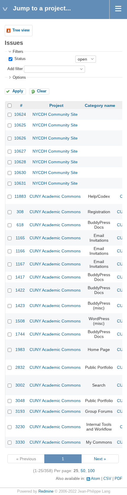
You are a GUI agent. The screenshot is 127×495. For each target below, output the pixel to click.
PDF (118, 479)
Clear (41, 91)
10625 (20, 125)
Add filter (15, 69)
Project (56, 105)
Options (19, 77)
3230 (20, 426)
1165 (20, 237)
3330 (20, 442)
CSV (107, 479)
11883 (20, 196)
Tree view (21, 30)
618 (20, 224)
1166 (20, 251)
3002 (20, 385)
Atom (95, 479)
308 (20, 211)
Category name (100, 105)
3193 (20, 411)
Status (19, 59)
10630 (20, 172)
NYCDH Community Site (55, 114)
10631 (20, 183)
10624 (20, 114)
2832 (20, 367)
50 (83, 470)
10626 (20, 138)
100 (91, 470)
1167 (20, 264)
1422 (20, 290)
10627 (20, 151)
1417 (20, 277)
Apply (17, 91)
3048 (20, 400)
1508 (20, 321)
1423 (20, 305)
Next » (100, 458)
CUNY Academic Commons (55, 196)
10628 (20, 161)
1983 (20, 349)
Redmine (45, 491)
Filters (18, 52)
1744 (20, 334)
